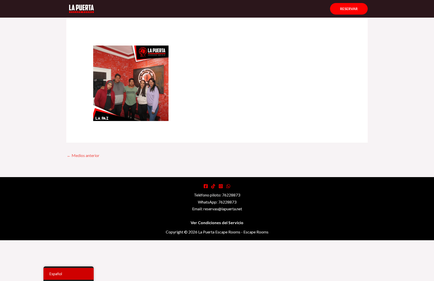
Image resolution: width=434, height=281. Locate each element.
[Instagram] (221, 186)
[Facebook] (205, 186)
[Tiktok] (213, 186)
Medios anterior (83, 155)
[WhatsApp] (228, 186)
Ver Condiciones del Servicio (217, 222)
